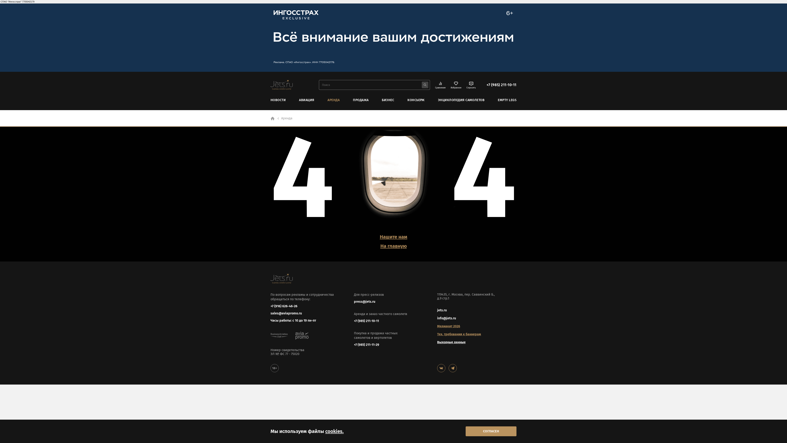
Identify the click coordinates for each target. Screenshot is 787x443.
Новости (278, 100)
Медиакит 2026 (448, 326)
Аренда (334, 100)
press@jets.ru (364, 302)
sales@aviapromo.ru (286, 313)
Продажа (360, 100)
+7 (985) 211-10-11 (501, 85)
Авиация (306, 100)
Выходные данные (451, 342)
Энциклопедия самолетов (461, 100)
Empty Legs (507, 100)
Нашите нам (393, 237)
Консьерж (416, 100)
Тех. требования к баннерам (459, 334)
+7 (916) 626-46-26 (284, 306)
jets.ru (442, 310)
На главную (393, 246)
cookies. (334, 431)
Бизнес (388, 100)
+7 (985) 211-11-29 (366, 345)
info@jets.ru (446, 318)
